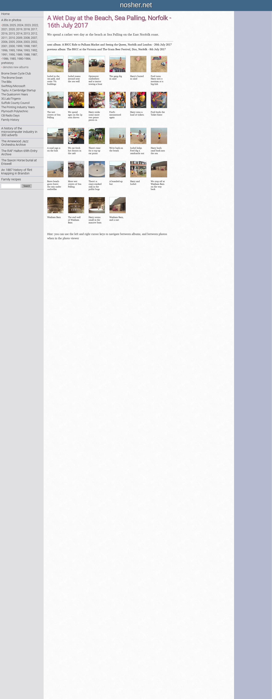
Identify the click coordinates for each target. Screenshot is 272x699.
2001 (4, 46)
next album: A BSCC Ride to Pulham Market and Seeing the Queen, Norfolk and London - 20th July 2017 (109, 44)
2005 (12, 41)
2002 (34, 41)
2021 (4, 29)
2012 (34, 33)
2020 (12, 29)
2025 (13, 25)
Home (5, 14)
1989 (19, 54)
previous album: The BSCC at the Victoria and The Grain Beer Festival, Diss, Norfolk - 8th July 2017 (106, 49)
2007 (34, 37)
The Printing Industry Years (18, 107)
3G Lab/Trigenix (11, 98)
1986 (5, 58)
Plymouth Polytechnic (14, 111)
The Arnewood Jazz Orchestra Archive (14, 143)
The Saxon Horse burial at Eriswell (19, 162)
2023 (27, 25)
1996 (4, 50)
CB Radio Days (10, 115)
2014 (19, 33)
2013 (26, 33)
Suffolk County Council (15, 103)
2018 (26, 29)
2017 (34, 29)
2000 (12, 46)
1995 (12, 50)
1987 (34, 54)
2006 (4, 41)
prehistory (7, 63)
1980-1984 (23, 58)
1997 (34, 46)
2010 (12, 37)
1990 (12, 54)
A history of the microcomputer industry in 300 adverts (19, 132)
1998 (26, 46)
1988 (26, 54)
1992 (34, 50)
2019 (19, 29)
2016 (4, 33)
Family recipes (11, 179)
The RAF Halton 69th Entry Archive (19, 152)
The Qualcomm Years (14, 94)
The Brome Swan (12, 77)
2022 (35, 25)
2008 (26, 37)
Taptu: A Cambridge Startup (18, 90)
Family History (10, 119)
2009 (19, 37)
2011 (4, 37)
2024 (20, 25)
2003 (26, 41)
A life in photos (11, 20)
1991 (4, 54)
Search (26, 186)
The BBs (6, 81)
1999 (19, 46)
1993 (26, 50)
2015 (12, 33)
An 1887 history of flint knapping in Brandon (16, 171)
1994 (19, 50)
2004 (19, 41)
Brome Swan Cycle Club (16, 73)
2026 (5, 25)
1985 (13, 58)
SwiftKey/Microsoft (13, 86)
